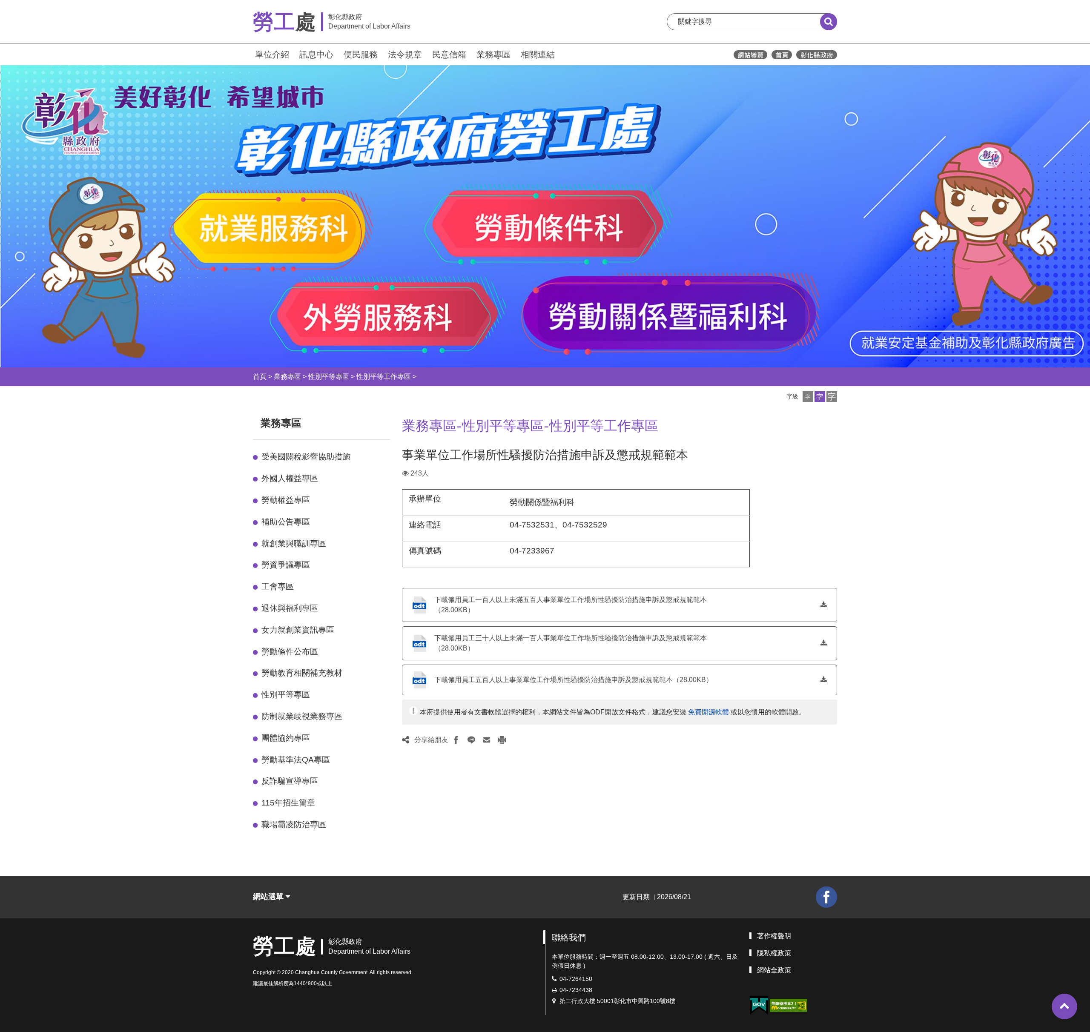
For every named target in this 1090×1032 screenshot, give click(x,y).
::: (249, 53)
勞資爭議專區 (285, 564)
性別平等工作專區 (383, 376)
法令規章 (405, 54)
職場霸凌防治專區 (293, 824)
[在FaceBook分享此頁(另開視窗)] (456, 740)
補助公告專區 (285, 521)
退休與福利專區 (289, 608)
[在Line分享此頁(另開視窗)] (471, 740)
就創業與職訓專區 (293, 543)
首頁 (260, 376)
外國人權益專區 (289, 478)
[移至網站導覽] (750, 54)
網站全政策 (774, 970)
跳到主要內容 (29, 5)
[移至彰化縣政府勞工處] (782, 54)
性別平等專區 (328, 376)
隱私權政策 (774, 953)
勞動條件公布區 (289, 651)
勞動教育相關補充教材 (301, 672)
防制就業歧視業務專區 (301, 716)
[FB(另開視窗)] (826, 897)
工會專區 (277, 586)
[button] (808, 396)
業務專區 (493, 54)
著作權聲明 (774, 936)
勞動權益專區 (285, 500)
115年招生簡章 (288, 802)
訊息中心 (316, 54)
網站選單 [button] (269, 896)
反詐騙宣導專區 (289, 781)
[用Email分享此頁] (486, 740)
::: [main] (397, 421)
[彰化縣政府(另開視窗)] (816, 54)
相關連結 (538, 54)
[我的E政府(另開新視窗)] (758, 1005)
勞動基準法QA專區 (295, 759)
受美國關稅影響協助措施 (305, 456)
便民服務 (361, 54)
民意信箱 (449, 54)
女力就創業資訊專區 (297, 629)
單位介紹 (272, 54)
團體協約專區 (285, 738)
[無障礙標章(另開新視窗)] (788, 1004)
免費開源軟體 (708, 712)
